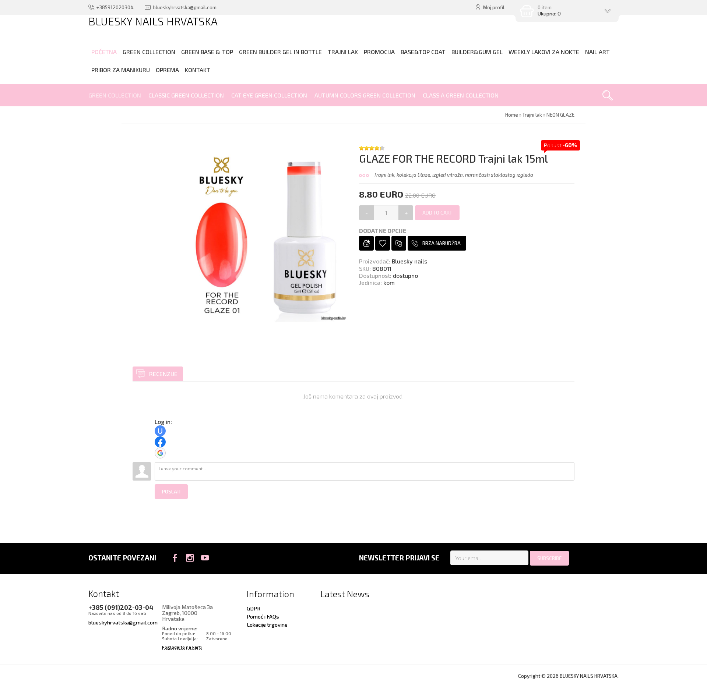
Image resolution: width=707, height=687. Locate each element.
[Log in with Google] (160, 452)
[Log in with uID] (160, 430)
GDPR (253, 608)
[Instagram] (189, 557)
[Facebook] (174, 557)
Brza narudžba (441, 243)
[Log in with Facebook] (160, 441)
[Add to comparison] (398, 243)
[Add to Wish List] (382, 243)
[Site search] (608, 95)
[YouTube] (204, 557)
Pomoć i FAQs (263, 616)
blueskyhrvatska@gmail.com (123, 622)
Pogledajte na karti (182, 647)
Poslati (171, 492)
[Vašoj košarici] (366, 243)
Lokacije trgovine (267, 624)
